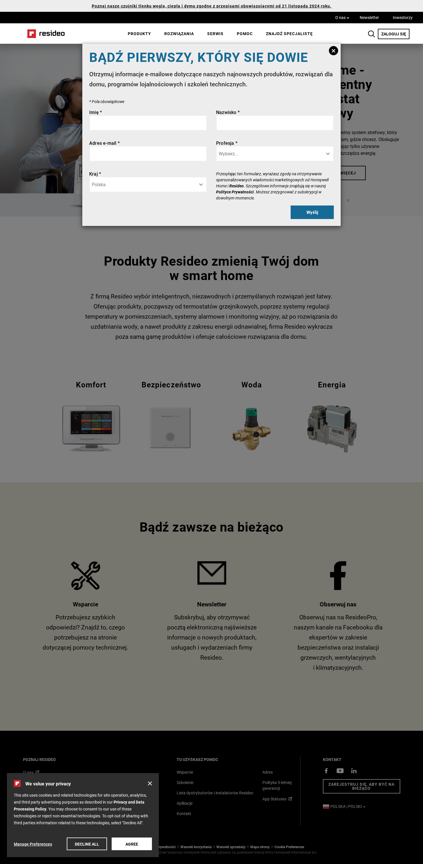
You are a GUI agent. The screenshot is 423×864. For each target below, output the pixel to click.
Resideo (236, 186)
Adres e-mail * (104, 143)
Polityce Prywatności (235, 192)
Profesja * (226, 143)
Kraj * (95, 174)
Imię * (95, 112)
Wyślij (312, 212)
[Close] (333, 50)
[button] (150, 783)
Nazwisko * (228, 112)
